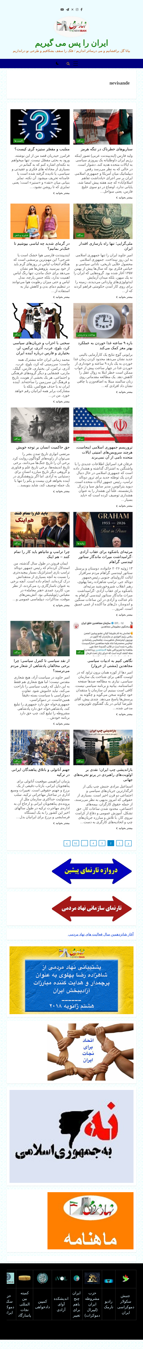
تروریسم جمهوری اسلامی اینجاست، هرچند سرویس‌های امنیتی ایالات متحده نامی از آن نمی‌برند (104, 452)
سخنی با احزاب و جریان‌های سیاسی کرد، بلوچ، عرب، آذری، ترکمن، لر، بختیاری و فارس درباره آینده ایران (41, 348)
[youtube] (62, 9)
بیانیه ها (80, 543)
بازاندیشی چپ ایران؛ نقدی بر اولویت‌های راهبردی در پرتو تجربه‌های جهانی (103, 775)
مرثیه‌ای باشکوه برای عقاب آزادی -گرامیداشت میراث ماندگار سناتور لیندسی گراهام (105, 557)
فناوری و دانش (21, 235)
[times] (72, 9)
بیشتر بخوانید (126, 197)
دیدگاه (80, 141)
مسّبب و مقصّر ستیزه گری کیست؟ (42, 149)
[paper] (67, 9)
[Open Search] (68, 63)
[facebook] (82, 9)
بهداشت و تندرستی (86, 334)
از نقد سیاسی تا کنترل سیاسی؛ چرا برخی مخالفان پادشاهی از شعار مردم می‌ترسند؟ (40, 666)
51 (75, 843)
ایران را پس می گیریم (71, 43)
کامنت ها (19, 141)
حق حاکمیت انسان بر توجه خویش (43, 447)
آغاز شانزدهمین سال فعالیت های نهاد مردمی (100, 934)
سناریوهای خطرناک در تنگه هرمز (107, 149)
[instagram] (77, 9)
